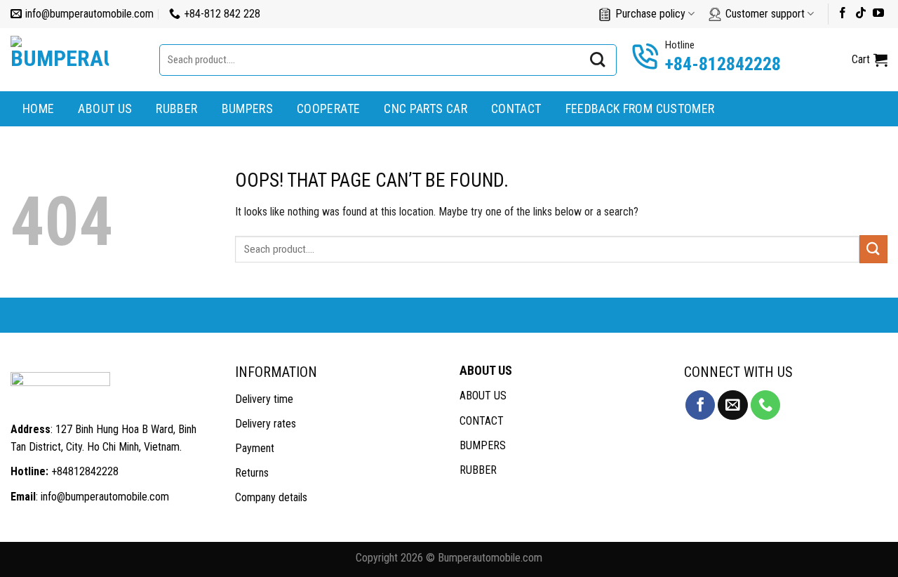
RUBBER (478, 470)
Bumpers (248, 108)
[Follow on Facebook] (842, 14)
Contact (516, 108)
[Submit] (598, 60)
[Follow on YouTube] (878, 14)
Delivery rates (265, 423)
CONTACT (482, 420)
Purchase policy (650, 13)
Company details (271, 497)
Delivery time (264, 399)
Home (38, 108)
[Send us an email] (732, 405)
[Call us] (765, 405)
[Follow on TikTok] (860, 14)
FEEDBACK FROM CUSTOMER (640, 108)
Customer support (765, 13)
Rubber (176, 108)
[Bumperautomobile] (74, 59)
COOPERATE (328, 108)
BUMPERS (483, 445)
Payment (254, 448)
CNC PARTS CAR (425, 108)
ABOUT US (105, 108)
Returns (252, 472)
